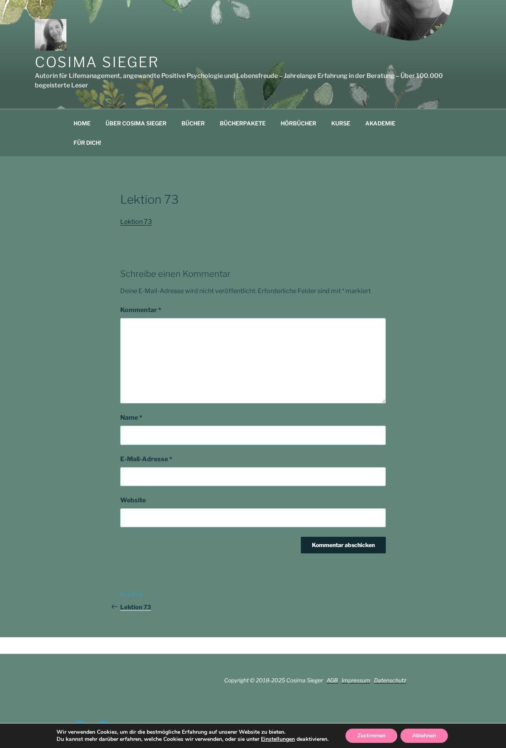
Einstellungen (278, 739)
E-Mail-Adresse (146, 459)
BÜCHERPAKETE (243, 123)
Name (131, 417)
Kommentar (140, 310)
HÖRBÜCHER (298, 123)
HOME (82, 123)
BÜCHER (193, 123)
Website (133, 500)
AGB (332, 680)
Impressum (356, 680)
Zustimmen (371, 735)
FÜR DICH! (87, 142)
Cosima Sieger (97, 62)
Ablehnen (424, 735)
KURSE (340, 123)
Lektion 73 (136, 221)
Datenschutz (390, 680)
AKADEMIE (380, 123)
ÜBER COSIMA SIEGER (136, 123)
